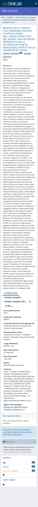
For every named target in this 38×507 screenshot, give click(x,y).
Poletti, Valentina (11, 53)
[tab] (30, 301)
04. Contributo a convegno (26, 17)
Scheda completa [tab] (13, 297)
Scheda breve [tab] (10, 293)
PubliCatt (9, 17)
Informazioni (10, 442)
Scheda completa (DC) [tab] (15, 301)
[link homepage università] (12, 3)
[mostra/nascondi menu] (36, 4)
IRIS (2, 17)
